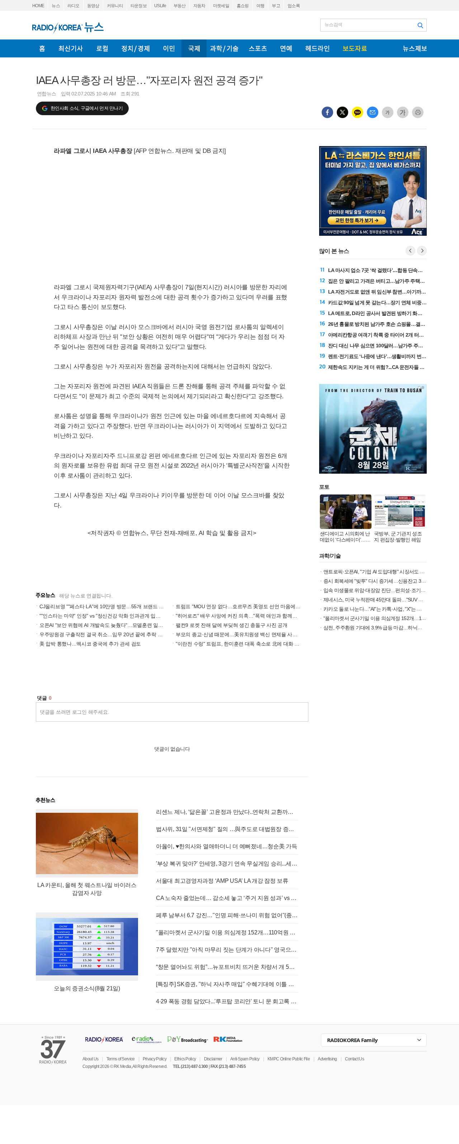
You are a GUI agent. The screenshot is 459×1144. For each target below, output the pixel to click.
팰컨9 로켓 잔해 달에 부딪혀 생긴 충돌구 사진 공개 (232, 625)
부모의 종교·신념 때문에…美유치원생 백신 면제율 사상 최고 (242, 634)
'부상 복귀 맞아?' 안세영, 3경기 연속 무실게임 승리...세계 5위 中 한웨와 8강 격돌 (227, 864)
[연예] (286, 48)
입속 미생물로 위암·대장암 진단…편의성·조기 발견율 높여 (385, 590)
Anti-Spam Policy (245, 1058)
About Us (90, 1058)
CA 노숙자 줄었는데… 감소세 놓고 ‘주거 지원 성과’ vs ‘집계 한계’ (227, 898)
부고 (276, 5)
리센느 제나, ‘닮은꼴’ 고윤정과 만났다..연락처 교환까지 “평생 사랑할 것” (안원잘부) (227, 812)
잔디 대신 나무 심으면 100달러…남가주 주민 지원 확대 (386, 345)
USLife (160, 5)
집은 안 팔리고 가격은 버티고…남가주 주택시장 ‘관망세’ (387, 281)
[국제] (194, 48)
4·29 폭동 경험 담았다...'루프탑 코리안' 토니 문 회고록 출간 (227, 1001)
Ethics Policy (185, 1058)
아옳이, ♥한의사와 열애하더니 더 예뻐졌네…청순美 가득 (226, 846)
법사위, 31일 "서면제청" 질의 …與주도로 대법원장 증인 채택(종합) (227, 829)
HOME (38, 5)
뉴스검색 (333, 24)
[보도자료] (355, 48)
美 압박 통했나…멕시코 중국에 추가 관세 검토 (90, 644)
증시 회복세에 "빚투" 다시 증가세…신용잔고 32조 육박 (381, 581)
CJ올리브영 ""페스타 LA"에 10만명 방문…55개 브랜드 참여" (105, 606)
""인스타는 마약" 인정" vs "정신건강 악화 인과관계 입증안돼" (105, 616)
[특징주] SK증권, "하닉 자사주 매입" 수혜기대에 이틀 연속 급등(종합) (227, 984)
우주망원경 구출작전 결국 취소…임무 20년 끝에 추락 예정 (103, 634)
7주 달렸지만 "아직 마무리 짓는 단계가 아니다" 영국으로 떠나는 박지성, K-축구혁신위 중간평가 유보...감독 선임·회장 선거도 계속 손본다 (227, 950)
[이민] (168, 48)
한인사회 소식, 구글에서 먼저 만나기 (87, 108)
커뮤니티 (115, 5)
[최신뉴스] (71, 48)
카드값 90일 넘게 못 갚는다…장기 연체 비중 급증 (380, 302)
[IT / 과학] (224, 48)
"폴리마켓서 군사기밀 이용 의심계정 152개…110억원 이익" (227, 932)
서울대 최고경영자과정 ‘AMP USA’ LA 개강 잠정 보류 (222, 881)
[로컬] (102, 48)
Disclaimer (213, 1058)
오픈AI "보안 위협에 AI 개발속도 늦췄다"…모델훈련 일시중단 (106, 625)
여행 (260, 5)
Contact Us (354, 1058)
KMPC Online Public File (289, 1058)
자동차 (199, 5)
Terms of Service (121, 1058)
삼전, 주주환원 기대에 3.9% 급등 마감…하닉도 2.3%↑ (379, 627)
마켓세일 (221, 5)
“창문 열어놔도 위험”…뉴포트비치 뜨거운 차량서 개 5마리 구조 (227, 967)
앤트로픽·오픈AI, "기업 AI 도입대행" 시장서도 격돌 (376, 572)
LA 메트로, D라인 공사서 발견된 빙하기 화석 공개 (380, 313)
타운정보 (139, 5)
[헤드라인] (317, 48)
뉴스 (56, 5)
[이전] (410, 250)
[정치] (135, 48)
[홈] (42, 48)
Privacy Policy (154, 1058)
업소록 (294, 5)
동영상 (93, 5)
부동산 (180, 5)
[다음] (422, 250)
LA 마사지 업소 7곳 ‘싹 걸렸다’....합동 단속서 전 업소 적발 (389, 270)
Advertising (327, 1058)
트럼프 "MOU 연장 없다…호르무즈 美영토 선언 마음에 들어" (242, 606)
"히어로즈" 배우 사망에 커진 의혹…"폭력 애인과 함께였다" (240, 616)
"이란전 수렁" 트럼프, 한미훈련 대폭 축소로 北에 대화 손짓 (240, 644)
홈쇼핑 (243, 5)
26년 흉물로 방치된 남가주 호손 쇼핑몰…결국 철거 (382, 324)
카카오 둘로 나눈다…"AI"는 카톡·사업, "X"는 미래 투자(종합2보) (390, 609)
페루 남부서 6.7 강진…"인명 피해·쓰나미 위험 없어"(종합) (227, 915)
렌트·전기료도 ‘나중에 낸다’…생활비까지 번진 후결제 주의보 (392, 356)
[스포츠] (258, 48)
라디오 (73, 5)
